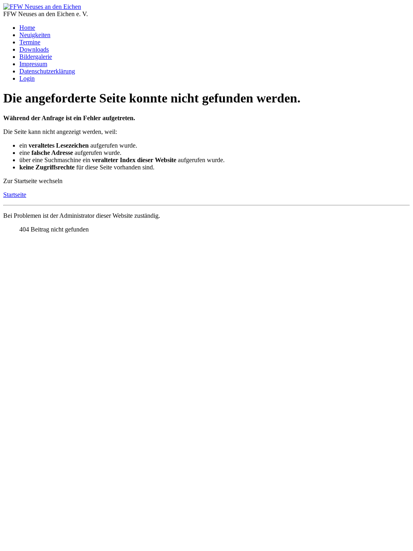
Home (27, 27)
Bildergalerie (35, 56)
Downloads (34, 49)
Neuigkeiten (34, 34)
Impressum (33, 64)
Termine (29, 42)
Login (27, 78)
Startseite (14, 194)
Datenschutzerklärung (47, 71)
